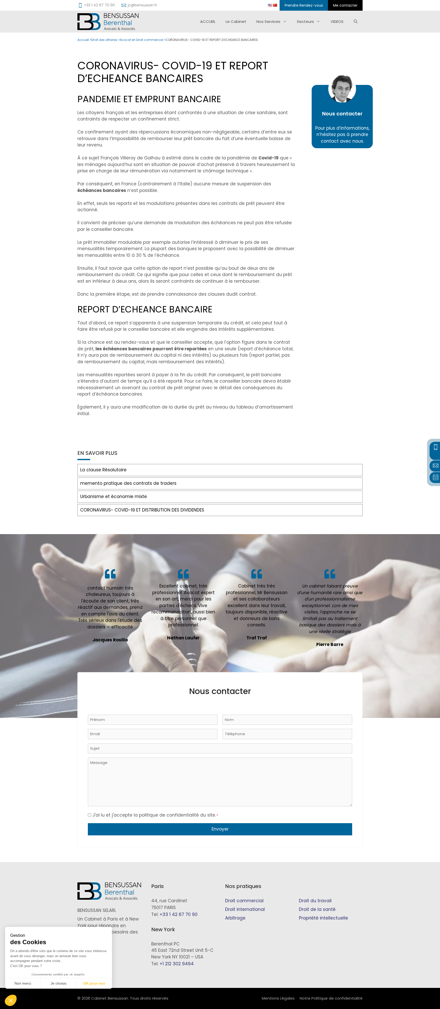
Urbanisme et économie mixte (113, 496)
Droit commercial (244, 901)
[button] (11, 1000)
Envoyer (220, 829)
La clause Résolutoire (103, 470)
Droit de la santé (317, 909)
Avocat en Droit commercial (141, 40)
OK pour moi (94, 983)
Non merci (23, 983)
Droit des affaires (104, 40)
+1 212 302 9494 (177, 964)
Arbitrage (235, 918)
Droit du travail (315, 901)
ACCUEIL (207, 21)
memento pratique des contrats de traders (128, 483)
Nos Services (268, 21)
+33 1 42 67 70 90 (179, 914)
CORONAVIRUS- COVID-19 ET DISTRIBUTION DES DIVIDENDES (142, 510)
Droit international (245, 909)
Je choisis (58, 983)
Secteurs (305, 21)
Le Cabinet (236, 21)
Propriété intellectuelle (323, 918)
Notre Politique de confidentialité (331, 998)
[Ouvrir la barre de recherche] (356, 21)
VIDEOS (337, 21)
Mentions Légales (278, 998)
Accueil (83, 40)
